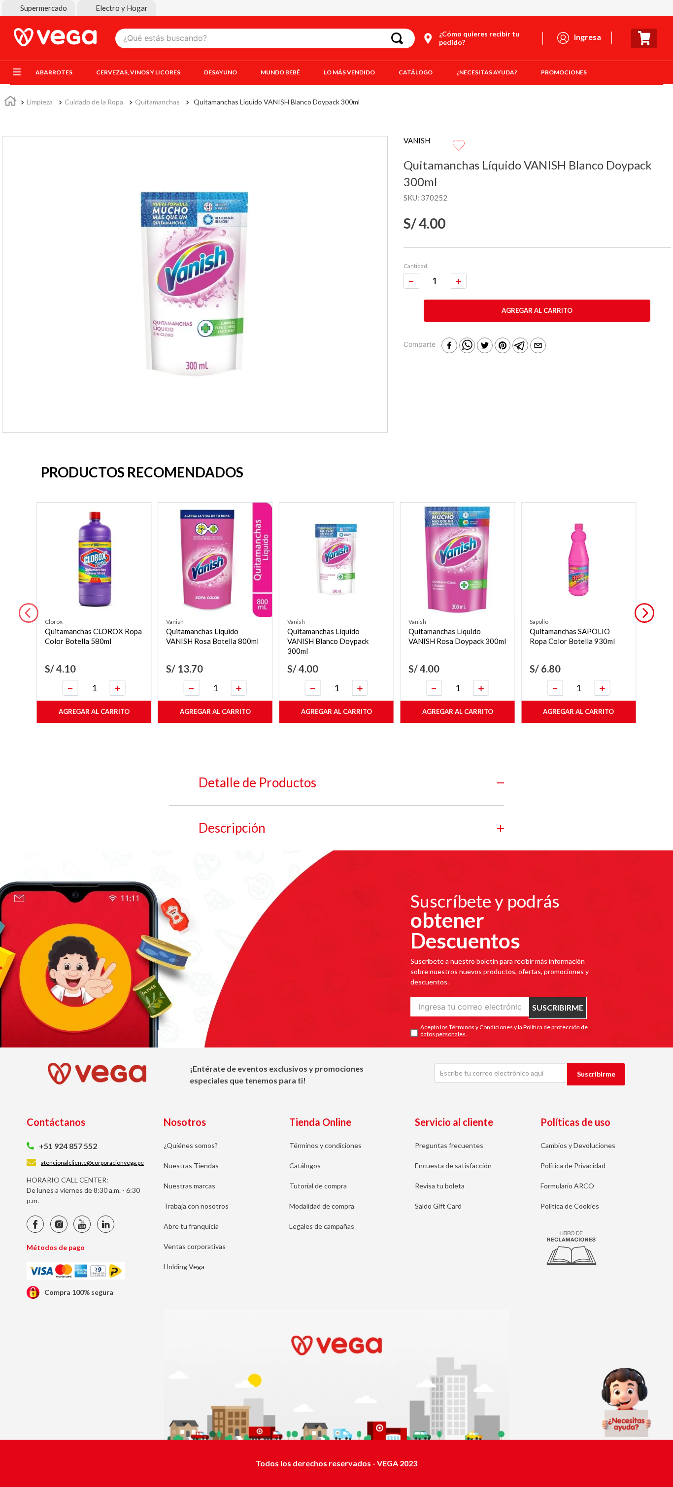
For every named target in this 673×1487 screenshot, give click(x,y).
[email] (538, 346)
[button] (38, 8)
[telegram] (520, 346)
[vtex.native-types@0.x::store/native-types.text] (35, 1230)
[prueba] (626, 1402)
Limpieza (40, 102)
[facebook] (449, 346)
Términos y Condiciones (481, 1027)
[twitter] (485, 346)
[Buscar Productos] (399, 38)
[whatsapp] (467, 346)
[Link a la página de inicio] (10, 102)
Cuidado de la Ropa (94, 102)
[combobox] (265, 38)
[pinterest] (502, 346)
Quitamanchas (157, 102)
